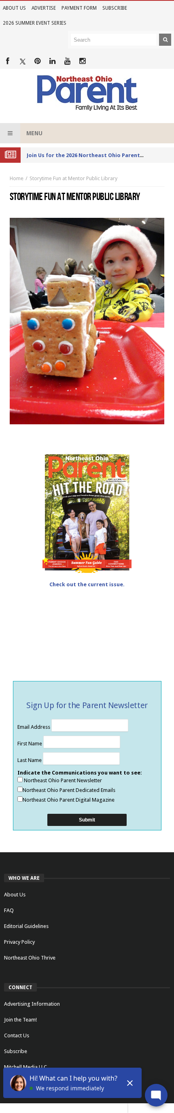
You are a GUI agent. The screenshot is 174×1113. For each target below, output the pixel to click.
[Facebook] (7, 61)
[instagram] (82, 61)
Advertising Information (32, 1004)
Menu (34, 133)
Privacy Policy (19, 942)
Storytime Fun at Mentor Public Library (73, 178)
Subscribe (114, 8)
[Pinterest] (37, 61)
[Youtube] (67, 61)
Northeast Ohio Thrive (29, 958)
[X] (22, 61)
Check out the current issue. (87, 584)
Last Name (30, 760)
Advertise (44, 8)
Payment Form (79, 8)
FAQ (9, 910)
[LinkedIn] (52, 61)
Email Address (34, 727)
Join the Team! (20, 1020)
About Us (14, 8)
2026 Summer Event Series (34, 23)
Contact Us (16, 1035)
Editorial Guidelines (26, 926)
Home (16, 178)
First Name (30, 744)
